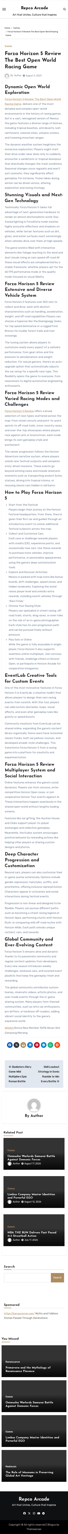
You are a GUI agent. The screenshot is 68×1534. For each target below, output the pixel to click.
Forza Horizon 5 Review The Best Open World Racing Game (33, 60)
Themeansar (33, 1529)
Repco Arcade (34, 8)
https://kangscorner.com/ (19, 1313)
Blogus (52, 1524)
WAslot (9, 1027)
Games (8, 46)
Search (9, 1266)
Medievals (11, 1467)
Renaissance (13, 1362)
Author (17, 75)
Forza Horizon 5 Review (19, 411)
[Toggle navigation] (4, 9)
